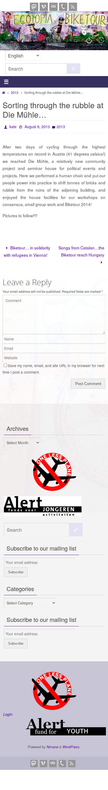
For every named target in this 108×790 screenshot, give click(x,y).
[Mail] (53, 7)
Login (7, 712)
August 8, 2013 (37, 126)
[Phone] (63, 7)
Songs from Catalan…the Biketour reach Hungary (81, 249)
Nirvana (52, 745)
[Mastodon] (34, 7)
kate (13, 126)
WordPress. (71, 745)
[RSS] (73, 7)
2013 (14, 92)
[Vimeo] (44, 7)
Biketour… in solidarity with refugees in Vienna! (27, 249)
